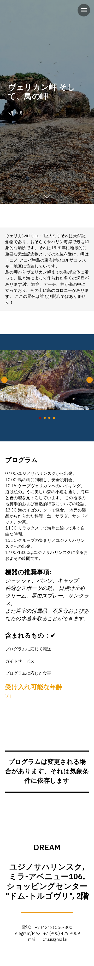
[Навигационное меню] (84, 10)
